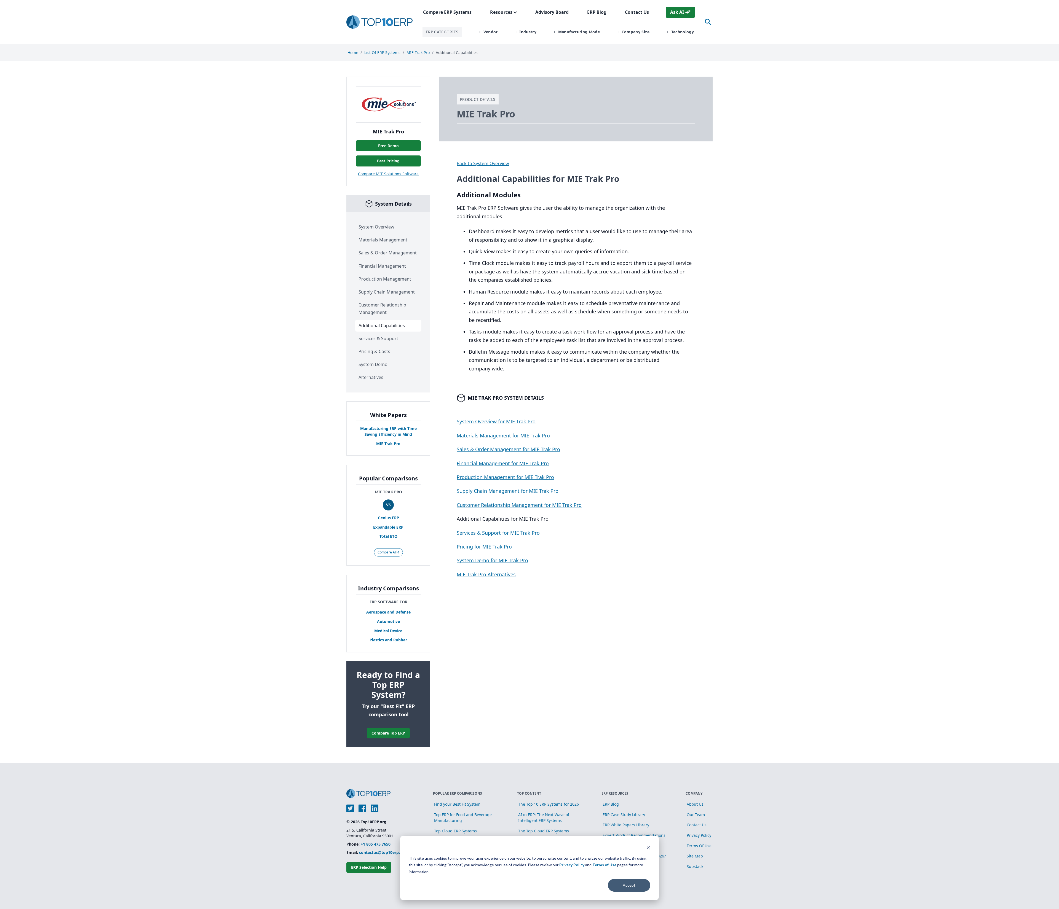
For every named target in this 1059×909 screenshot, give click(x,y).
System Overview (376, 227)
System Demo (373, 364)
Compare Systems (447, 12)
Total (388, 536)
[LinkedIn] (374, 808)
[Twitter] (350, 808)
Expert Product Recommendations (634, 835)
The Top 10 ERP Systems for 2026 (548, 804)
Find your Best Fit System (457, 804)
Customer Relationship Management (382, 308)
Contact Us (637, 12)
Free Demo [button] (388, 145)
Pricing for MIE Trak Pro (484, 546)
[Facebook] (362, 808)
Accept (629, 885)
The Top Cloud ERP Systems (543, 830)
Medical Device (388, 630)
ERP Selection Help (369, 867)
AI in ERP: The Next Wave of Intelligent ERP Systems (543, 817)
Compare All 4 (388, 552)
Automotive (388, 621)
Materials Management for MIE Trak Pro (503, 435)
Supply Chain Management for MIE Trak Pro (507, 491)
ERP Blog (611, 804)
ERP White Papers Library (626, 824)
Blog (596, 12)
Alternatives (371, 377)
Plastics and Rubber (388, 639)
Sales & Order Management (388, 253)
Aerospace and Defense (388, 612)
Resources (501, 12)
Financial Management (382, 266)
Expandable (388, 527)
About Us (695, 804)
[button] (488, 32)
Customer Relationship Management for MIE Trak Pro (519, 505)
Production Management (385, 279)
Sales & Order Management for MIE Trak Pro (508, 449)
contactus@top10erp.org (383, 852)
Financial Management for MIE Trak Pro (503, 463)
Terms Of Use (699, 845)
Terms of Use (604, 864)
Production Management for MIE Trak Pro (505, 477)
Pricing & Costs (374, 351)
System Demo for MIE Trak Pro (492, 560)
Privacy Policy (571, 864)
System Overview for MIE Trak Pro (496, 421)
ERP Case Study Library (624, 814)
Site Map (695, 856)
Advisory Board (552, 12)
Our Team (696, 814)
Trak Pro (388, 443)
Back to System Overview (483, 163)
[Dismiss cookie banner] (648, 847)
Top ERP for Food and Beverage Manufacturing (463, 817)
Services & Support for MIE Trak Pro (498, 532)
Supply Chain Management (387, 292)
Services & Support (378, 338)
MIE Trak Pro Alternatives (486, 574)
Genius (388, 517)
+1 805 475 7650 (376, 844)
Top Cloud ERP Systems (455, 830)
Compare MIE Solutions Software (388, 173)
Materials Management (383, 240)
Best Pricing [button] (388, 160)
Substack (695, 866)
